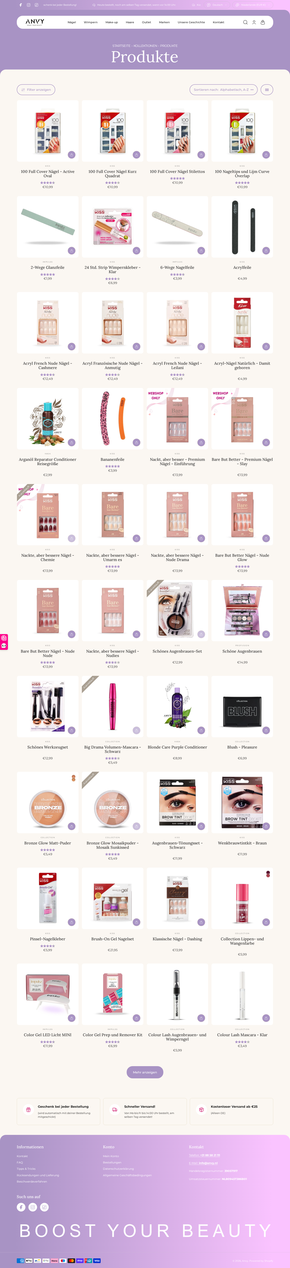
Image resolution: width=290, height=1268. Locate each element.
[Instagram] (29, 5)
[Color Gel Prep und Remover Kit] (112, 994)
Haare (130, 22)
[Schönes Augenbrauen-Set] (177, 610)
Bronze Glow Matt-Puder (47, 842)
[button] (245, 22)
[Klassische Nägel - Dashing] (177, 898)
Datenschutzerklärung (118, 1169)
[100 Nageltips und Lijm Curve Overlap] (242, 131)
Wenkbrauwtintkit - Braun (242, 842)
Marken (164, 22)
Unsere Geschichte (191, 22)
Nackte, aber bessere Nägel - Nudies (112, 653)
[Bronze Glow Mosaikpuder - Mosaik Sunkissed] (112, 802)
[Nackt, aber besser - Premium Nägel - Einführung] (177, 418)
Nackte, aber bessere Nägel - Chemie (47, 557)
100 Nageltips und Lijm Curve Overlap (242, 173)
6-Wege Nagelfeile (177, 267)
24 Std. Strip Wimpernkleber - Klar (113, 269)
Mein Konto (111, 1156)
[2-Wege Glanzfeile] (48, 227)
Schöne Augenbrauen (242, 651)
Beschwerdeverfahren (32, 1181)
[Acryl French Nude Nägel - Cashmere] (48, 322)
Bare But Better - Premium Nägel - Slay (242, 461)
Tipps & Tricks (26, 1169)
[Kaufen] (72, 155)
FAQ (20, 1162)
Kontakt (218, 22)
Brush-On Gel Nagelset (112, 938)
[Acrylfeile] (242, 227)
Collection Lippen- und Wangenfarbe (242, 941)
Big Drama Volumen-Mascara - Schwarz (112, 749)
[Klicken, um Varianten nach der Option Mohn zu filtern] (268, 875)
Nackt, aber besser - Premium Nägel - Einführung (177, 461)
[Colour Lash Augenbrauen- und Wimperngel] (177, 994)
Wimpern (91, 22)
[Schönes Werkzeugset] (48, 706)
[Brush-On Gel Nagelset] (112, 898)
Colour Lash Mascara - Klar (242, 1034)
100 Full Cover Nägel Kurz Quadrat (113, 173)
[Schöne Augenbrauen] (242, 610)
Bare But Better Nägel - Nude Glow (242, 557)
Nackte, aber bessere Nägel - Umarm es (112, 557)
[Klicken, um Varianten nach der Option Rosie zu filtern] (268, 873)
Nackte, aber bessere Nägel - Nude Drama (177, 557)
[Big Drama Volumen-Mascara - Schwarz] (112, 706)
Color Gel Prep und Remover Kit (112, 1034)
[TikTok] (36, 5)
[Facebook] (21, 5)
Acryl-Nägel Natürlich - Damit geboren (242, 365)
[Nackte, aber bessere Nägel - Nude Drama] (177, 514)
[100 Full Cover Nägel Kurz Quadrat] (112, 131)
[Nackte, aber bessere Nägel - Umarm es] (112, 514)
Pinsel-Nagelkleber (47, 938)
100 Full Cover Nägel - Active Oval (48, 173)
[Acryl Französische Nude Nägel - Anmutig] (112, 322)
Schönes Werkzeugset (47, 747)
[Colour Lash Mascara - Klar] (242, 994)
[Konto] (254, 22)
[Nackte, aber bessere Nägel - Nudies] (112, 610)
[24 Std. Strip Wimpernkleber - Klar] (112, 227)
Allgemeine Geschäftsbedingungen (127, 1175)
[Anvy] (35, 22)
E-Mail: (203, 1163)
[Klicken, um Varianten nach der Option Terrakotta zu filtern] (74, 777)
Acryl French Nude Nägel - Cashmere (47, 365)
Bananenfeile (112, 459)
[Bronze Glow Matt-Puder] (48, 802)
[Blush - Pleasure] (242, 706)
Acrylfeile (242, 267)
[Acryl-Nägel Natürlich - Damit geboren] (242, 322)
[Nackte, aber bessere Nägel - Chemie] (48, 514)
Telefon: (204, 1155)
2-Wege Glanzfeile (48, 267)
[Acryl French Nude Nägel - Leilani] (177, 322)
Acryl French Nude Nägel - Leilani (177, 365)
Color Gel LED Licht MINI (47, 1034)
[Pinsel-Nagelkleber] (48, 898)
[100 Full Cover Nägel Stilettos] (177, 131)
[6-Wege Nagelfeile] (177, 227)
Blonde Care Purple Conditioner (177, 747)
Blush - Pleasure (242, 747)
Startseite (121, 46)
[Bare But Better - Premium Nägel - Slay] (242, 418)
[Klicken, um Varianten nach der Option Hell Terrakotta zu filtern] (74, 780)
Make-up (112, 22)
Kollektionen (145, 46)
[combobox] (217, 4)
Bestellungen (112, 1162)
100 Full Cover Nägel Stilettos (177, 171)
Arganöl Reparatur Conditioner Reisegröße (47, 461)
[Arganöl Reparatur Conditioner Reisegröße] (48, 418)
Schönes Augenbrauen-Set (177, 651)
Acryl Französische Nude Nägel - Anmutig (112, 365)
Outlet (146, 22)
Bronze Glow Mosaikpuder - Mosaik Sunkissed (113, 845)
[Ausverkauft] (72, 538)
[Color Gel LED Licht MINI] (48, 994)
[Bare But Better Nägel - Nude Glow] (242, 514)
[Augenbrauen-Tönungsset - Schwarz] (177, 802)
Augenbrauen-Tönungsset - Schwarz (177, 845)
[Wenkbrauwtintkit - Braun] (242, 802)
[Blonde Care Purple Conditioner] (177, 706)
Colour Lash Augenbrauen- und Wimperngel (177, 1037)
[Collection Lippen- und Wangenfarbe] (242, 898)
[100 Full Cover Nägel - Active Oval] (48, 131)
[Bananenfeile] (112, 418)
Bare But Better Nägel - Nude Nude (48, 653)
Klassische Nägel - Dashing (177, 938)
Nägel (72, 22)
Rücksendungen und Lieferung (38, 1175)
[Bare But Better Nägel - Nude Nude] (48, 610)
